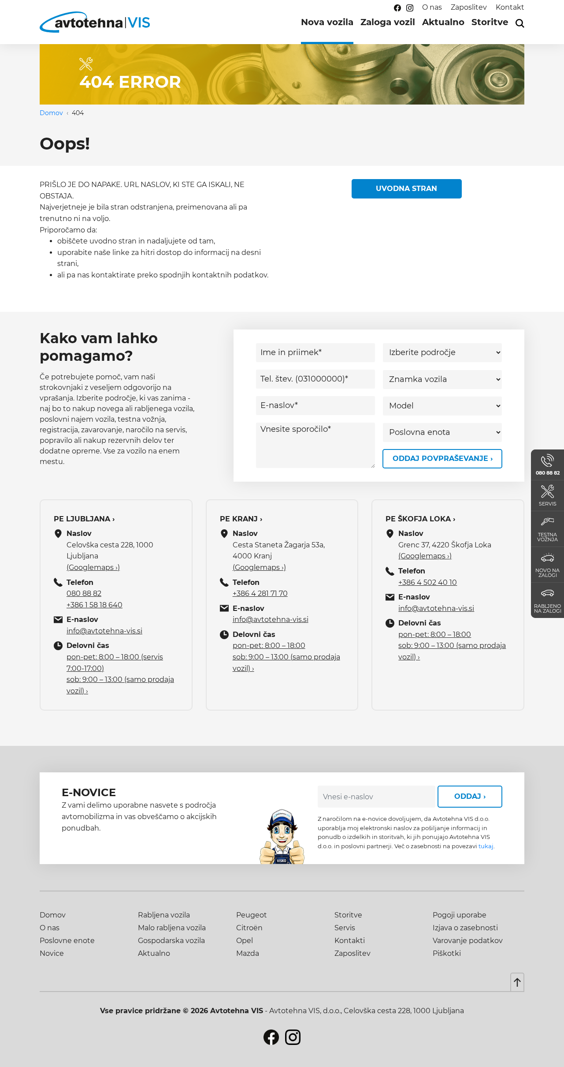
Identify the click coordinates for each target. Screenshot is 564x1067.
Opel (244, 940)
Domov (51, 113)
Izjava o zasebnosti (465, 928)
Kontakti (349, 940)
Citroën (249, 928)
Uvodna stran (406, 188)
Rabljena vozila (164, 915)
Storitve (489, 22)
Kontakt (510, 7)
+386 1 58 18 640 (94, 605)
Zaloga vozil (387, 22)
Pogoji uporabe (459, 915)
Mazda (247, 953)
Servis (344, 928)
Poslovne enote (67, 940)
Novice (52, 953)
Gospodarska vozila (171, 940)
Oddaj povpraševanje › (443, 458)
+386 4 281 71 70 (260, 593)
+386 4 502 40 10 (427, 582)
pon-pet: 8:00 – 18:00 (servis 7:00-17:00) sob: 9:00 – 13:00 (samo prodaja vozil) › (120, 674)
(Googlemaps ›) (93, 567)
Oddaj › (470, 796)
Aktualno (443, 22)
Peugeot (251, 915)
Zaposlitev (469, 7)
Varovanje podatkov (468, 940)
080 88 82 (84, 593)
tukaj (486, 846)
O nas (432, 7)
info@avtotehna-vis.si (104, 631)
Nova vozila (327, 22)
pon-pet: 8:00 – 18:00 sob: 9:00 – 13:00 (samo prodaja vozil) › (286, 656)
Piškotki (447, 953)
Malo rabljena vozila (172, 928)
